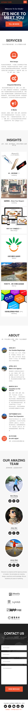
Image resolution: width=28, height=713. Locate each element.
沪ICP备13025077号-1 (16, 709)
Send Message (14, 689)
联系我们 (8, 709)
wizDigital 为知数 (6, 2)
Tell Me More (14, 24)
